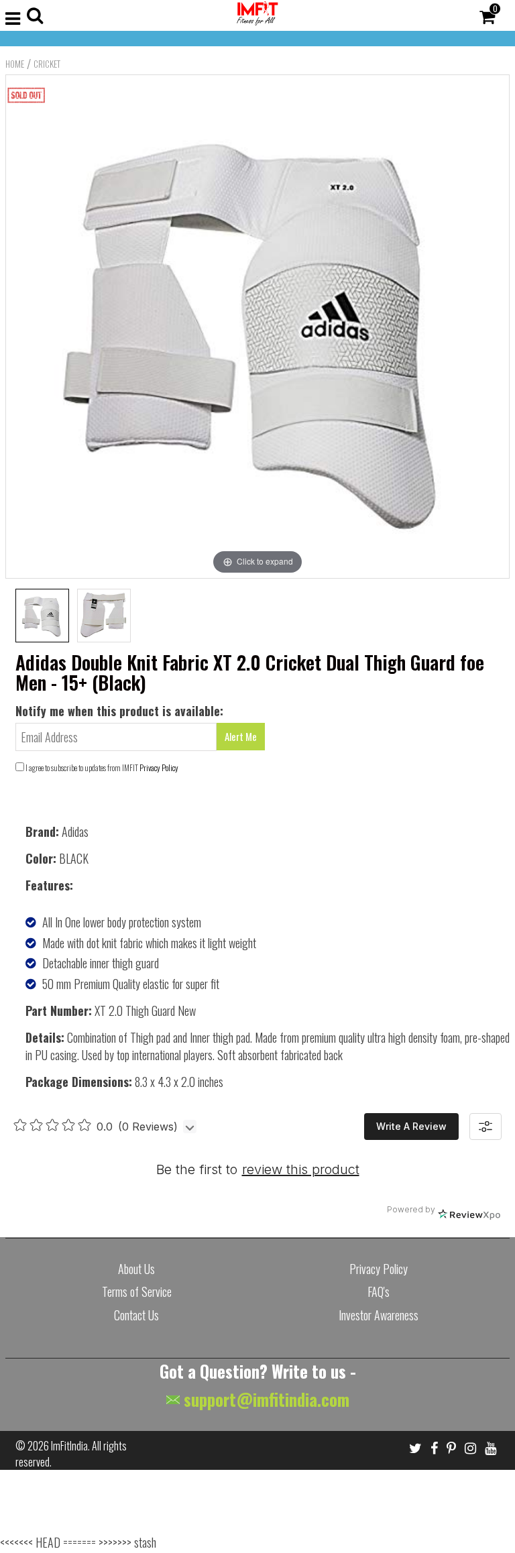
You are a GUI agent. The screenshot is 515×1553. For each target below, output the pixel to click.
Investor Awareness (378, 1315)
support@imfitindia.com (264, 1399)
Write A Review (411, 1126)
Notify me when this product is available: (119, 711)
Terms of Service (137, 1291)
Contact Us (136, 1315)
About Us (136, 1268)
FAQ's (378, 1291)
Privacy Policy (158, 767)
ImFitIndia (69, 1446)
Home (14, 63)
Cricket (47, 63)
